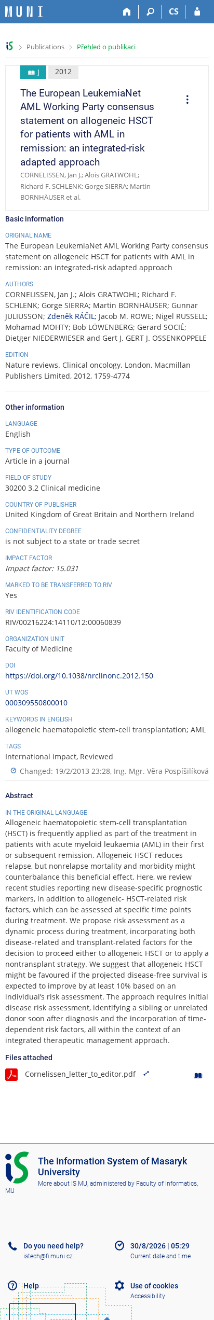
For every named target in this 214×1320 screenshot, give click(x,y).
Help (31, 1286)
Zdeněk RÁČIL (71, 316)
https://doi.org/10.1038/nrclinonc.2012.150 (79, 675)
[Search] (150, 12)
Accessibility (147, 1296)
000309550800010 (36, 702)
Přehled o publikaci (106, 46)
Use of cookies (154, 1286)
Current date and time (160, 1256)
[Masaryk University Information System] (24, 11)
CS (174, 11)
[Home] (127, 12)
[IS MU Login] (197, 12)
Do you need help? (53, 1246)
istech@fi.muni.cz (48, 1256)
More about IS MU (62, 1183)
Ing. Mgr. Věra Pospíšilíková (161, 771)
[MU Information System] (9, 45)
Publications (45, 46)
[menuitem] (184, 101)
